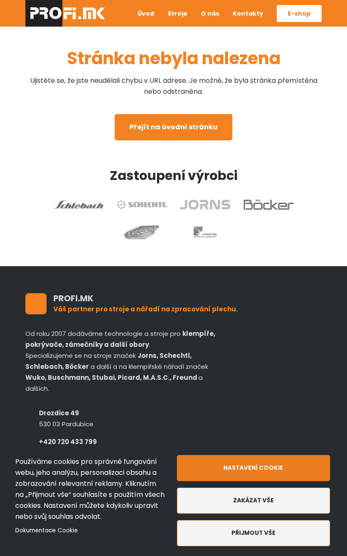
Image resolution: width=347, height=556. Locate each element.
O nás (210, 13)
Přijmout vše (253, 533)
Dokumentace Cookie (46, 530)
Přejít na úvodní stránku (173, 127)
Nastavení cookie (253, 468)
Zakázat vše (253, 500)
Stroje (177, 13)
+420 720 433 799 (68, 441)
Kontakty (248, 13)
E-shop (299, 13)
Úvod (146, 13)
